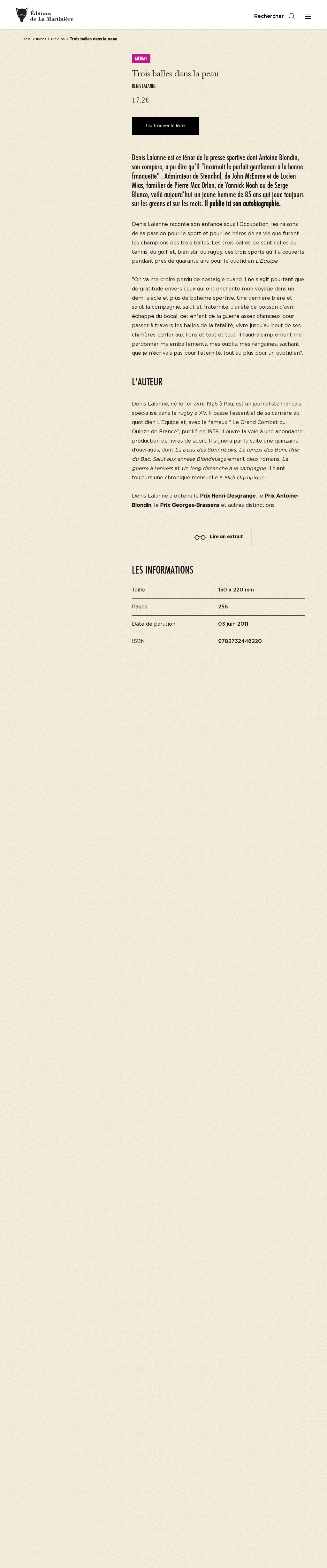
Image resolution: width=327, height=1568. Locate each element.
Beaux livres (34, 39)
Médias (58, 39)
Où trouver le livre (165, 126)
